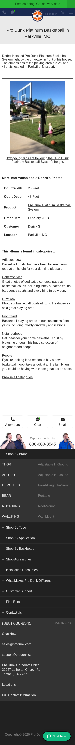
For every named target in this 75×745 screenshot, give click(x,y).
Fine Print (13, 601)
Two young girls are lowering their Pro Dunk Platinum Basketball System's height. (38, 159)
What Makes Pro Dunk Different (28, 580)
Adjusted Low (11, 259)
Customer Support (19, 591)
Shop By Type (16, 527)
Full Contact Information (19, 695)
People (7, 355)
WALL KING (28, 516)
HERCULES (36, 485)
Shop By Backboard (20, 548)
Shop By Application (20, 538)
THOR (35, 464)
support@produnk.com (18, 654)
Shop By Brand (17, 454)
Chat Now (12, 12)
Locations (9, 684)
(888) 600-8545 (37, 623)
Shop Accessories (19, 559)
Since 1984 (51, 14)
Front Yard (9, 316)
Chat (37, 424)
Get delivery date (48, 4)
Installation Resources (22, 570)
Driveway (8, 299)
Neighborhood (12, 333)
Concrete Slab (12, 277)
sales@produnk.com (16, 644)
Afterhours (12, 424)
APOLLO (35, 475)
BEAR (26, 495)
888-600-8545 (4, 12)
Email (62, 424)
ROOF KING (28, 506)
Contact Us (14, 612)
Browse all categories (17, 377)
